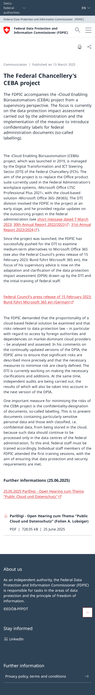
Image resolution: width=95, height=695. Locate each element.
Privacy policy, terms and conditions (35, 676)
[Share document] (89, 47)
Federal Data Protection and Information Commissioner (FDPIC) (41, 30)
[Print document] (79, 47)
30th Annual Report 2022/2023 (39, 224)
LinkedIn (16, 639)
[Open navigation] (88, 30)
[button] (87, 612)
